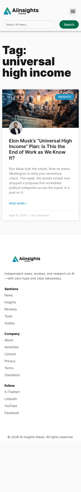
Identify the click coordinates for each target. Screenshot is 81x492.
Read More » (18, 203)
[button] (72, 11)
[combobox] (29, 24)
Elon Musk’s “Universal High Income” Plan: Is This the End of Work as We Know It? (40, 149)
